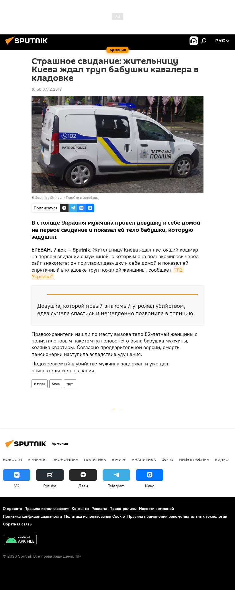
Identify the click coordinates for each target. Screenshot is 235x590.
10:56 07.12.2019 (47, 89)
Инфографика (194, 459)
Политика (95, 459)
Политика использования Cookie (94, 516)
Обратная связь (17, 524)
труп (70, 383)
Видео (222, 459)
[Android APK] (20, 540)
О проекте (12, 508)
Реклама (99, 508)
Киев (56, 383)
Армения (37, 459)
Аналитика (144, 459)
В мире (39, 383)
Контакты (80, 508)
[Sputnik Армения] (28, 45)
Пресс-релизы (123, 508)
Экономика (65, 459)
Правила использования (46, 508)
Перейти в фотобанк (82, 197)
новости (12, 459)
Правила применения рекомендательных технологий (177, 516)
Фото (167, 459)
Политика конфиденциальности (32, 516)
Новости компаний (156, 508)
